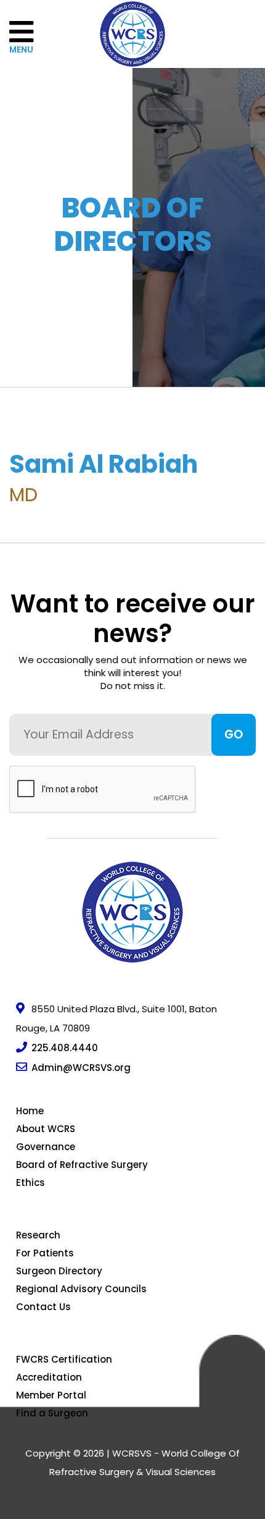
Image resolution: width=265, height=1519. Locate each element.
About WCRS (45, 1128)
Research (38, 1235)
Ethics (30, 1182)
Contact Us (43, 1306)
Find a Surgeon (52, 1413)
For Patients (45, 1252)
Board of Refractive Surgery (82, 1164)
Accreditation (49, 1377)
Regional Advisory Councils (81, 1288)
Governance (45, 1146)
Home (30, 1110)
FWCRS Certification (64, 1359)
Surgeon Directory (59, 1270)
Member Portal (51, 1395)
